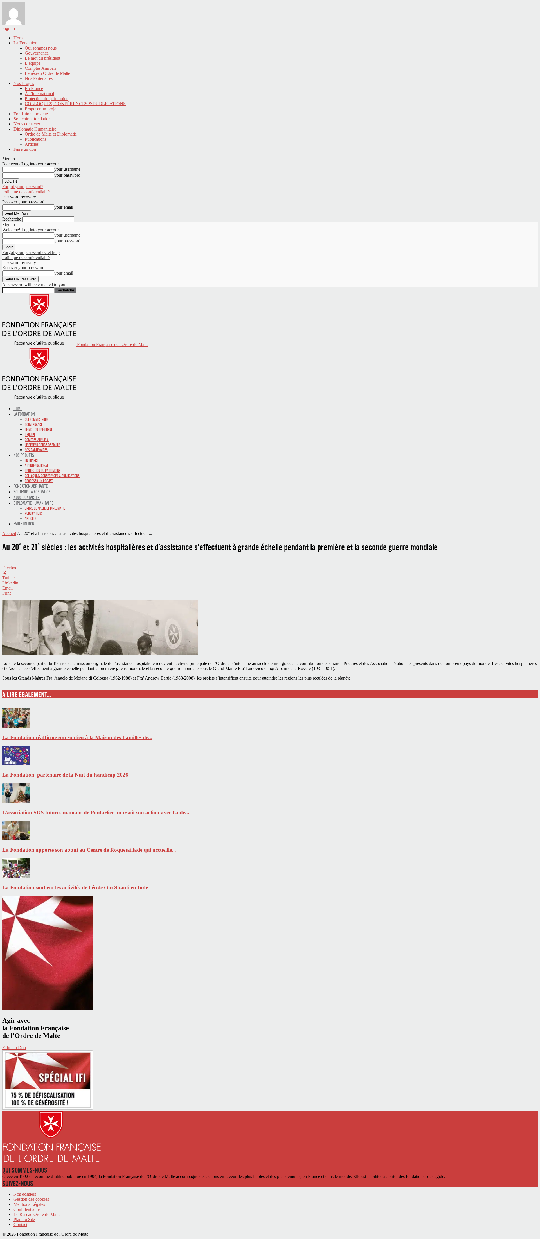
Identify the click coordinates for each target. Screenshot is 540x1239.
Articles (32, 144)
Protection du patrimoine (46, 98)
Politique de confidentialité (26, 191)
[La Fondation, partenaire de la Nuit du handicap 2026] (16, 763)
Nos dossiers (25, 1194)
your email (63, 207)
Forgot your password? (22, 186)
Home (19, 37)
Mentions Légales (29, 1204)
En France (34, 88)
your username (67, 169)
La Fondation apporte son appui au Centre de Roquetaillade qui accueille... (89, 850)
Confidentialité (27, 1209)
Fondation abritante (31, 113)
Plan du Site (24, 1219)
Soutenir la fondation (32, 118)
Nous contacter (27, 124)
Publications (35, 139)
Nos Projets (24, 83)
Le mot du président (42, 58)
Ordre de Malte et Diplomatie (51, 134)
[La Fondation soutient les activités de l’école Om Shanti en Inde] (16, 876)
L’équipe (32, 63)
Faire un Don (14, 1047)
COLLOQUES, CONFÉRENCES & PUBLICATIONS (75, 103)
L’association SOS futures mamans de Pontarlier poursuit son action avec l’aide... (95, 812)
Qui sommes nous (41, 48)
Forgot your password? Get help (31, 252)
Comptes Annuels (40, 68)
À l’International (39, 93)
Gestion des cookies (31, 1199)
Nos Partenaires (39, 78)
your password (67, 175)
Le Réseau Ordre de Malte (37, 1214)
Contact (20, 1224)
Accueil (9, 533)
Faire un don (25, 149)
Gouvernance (37, 53)
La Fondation (25, 43)
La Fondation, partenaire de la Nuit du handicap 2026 (65, 775)
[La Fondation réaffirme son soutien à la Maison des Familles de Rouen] (16, 726)
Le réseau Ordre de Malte (47, 73)
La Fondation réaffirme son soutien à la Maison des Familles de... (77, 737)
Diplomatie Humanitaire (35, 129)
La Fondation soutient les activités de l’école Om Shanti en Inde (75, 888)
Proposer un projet (41, 108)
